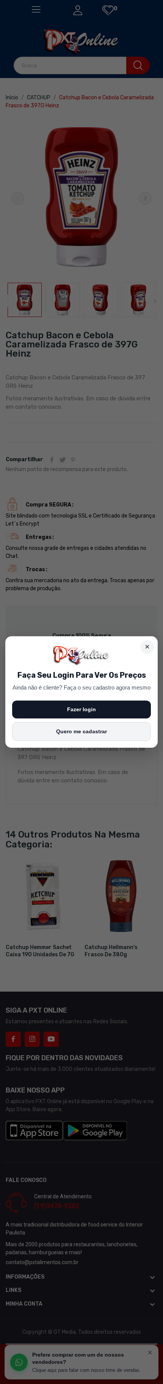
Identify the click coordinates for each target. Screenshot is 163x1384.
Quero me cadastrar (81, 731)
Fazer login (81, 709)
